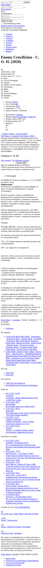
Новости (9, 36)
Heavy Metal (29, 352)
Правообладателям (13, 565)
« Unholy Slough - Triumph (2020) (14, 134)
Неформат (10, 49)
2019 (12, 373)
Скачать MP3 (21, 163)
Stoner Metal (31, 360)
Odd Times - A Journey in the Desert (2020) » (18, 136)
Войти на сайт (7, 21)
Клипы (8, 45)
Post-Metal (32, 356)
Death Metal (10, 343)
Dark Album (5, 554)
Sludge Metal (11, 360)
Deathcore (32, 117)
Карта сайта (10, 558)
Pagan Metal (22, 356)
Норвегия (21, 383)
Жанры (9, 51)
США (8, 383)
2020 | (22, 176)
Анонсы (9, 38)
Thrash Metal (25, 362)
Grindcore (20, 352)
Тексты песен (11, 47)
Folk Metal (33, 349)
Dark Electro (25, 341)
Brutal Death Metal (20, 117)
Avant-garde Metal (13, 337)
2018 (8, 375)
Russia (15, 102)
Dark (5, 4)
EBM (35, 347)
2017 (12, 375)
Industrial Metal (12, 356)
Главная (9, 34)
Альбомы (9, 41)
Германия (34, 385)
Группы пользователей (15, 563)
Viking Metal (11, 365)
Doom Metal (10, 349)
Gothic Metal (11, 352)
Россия (13, 383)
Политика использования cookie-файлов (22, 561)
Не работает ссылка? (21, 160)
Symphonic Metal (12, 362)
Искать (27, 2)
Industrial (37, 354)
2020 (18, 106)
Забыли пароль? (7, 26)
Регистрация (6, 9)
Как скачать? (6, 160)
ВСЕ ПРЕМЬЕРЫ (22, 507)
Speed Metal (21, 360)
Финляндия (24, 385)
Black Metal (25, 337)
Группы (9, 43)
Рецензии (9, 328)
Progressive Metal (32, 358)
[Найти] (24, 7)
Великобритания (12, 385)
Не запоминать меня (12, 23)
